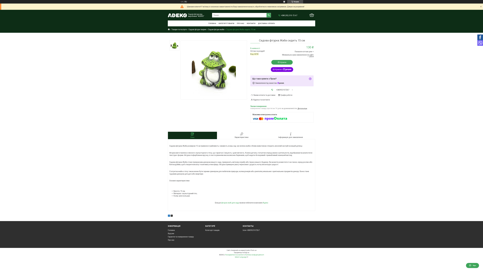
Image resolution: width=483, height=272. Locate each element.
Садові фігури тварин (197, 29)
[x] (172, 216)
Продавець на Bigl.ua (241, 252)
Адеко (265, 203)
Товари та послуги (179, 29)
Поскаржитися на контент (234, 255)
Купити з (279, 70)
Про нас (240, 23)
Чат (474, 265)
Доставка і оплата (266, 23)
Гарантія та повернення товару (181, 237)
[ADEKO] (177, 15)
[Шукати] (269, 15)
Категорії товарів (226, 23)
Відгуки (171, 233)
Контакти (251, 23)
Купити (283, 62)
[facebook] (169, 216)
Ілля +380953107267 (251, 230)
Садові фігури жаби (216, 29)
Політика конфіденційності (254, 255)
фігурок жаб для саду (230, 203)
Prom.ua (253, 250)
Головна (212, 23)
